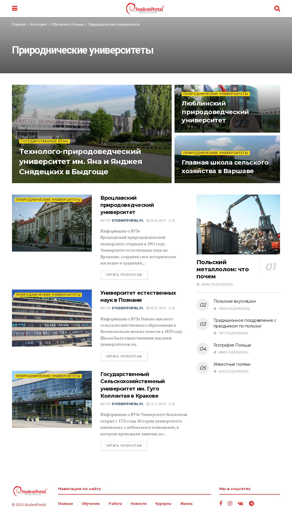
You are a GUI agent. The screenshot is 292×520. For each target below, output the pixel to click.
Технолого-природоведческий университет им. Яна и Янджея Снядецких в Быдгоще (80, 161)
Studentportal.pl (46, 183)
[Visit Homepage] (146, 8)
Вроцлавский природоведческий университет (127, 205)
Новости (139, 503)
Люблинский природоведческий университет (215, 112)
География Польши (233, 345)
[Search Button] (277, 8)
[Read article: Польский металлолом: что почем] (238, 224)
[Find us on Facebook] (220, 503)
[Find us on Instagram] (230, 503)
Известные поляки (232, 364)
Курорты (163, 503)
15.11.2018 (157, 404)
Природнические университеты (114, 25)
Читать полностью (127, 275)
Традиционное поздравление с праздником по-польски (245, 323)
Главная (18, 25)
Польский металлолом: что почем (222, 269)
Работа (115, 503)
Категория (38, 25)
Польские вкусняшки (235, 301)
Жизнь (186, 503)
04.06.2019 (157, 220)
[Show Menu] (14, 8)
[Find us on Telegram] (251, 503)
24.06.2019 (76, 183)
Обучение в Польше (67, 25)
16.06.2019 (192, 132)
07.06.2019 (192, 183)
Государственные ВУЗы (44, 141)
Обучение (91, 503)
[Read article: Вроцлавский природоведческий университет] (52, 223)
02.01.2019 (157, 308)
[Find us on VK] (240, 503)
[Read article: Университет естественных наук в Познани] (52, 318)
